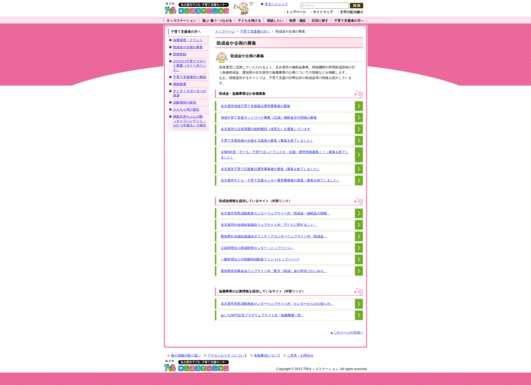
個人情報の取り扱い (186, 355)
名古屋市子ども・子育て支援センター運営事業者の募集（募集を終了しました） (280, 180)
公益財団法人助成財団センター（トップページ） (257, 248)
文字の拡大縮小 (351, 12)
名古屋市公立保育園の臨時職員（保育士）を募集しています (265, 129)
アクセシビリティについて (227, 355)
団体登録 (179, 54)
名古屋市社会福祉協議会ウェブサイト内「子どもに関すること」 (269, 224)
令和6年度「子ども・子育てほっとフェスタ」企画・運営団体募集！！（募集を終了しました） (285, 154)
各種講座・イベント (188, 40)
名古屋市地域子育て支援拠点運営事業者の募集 (255, 106)
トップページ (296, 12)
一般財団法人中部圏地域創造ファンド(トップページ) (260, 259)
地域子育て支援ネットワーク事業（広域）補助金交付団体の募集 (269, 117)
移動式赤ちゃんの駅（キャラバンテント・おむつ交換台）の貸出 (189, 121)
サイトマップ (323, 12)
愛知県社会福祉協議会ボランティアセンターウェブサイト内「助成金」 (274, 236)
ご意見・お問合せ (300, 355)
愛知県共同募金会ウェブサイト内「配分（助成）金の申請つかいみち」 (274, 271)
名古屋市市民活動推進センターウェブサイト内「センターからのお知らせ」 (277, 303)
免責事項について (267, 355)
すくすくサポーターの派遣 (189, 93)
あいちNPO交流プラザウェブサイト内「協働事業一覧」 (262, 315)
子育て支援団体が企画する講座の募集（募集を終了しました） (267, 140)
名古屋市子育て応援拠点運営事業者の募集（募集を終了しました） (270, 169)
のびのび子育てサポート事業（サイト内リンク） (189, 65)
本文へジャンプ (276, 4)
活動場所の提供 (184, 102)
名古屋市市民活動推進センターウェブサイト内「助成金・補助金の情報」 (275, 213)
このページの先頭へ (348, 332)
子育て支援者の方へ (255, 31)
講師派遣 (179, 84)
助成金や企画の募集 (188, 47)
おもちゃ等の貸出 (186, 109)
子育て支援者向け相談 (189, 77)
